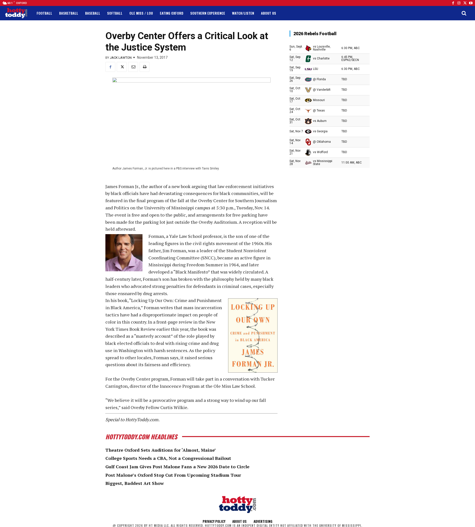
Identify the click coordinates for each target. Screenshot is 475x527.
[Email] (133, 67)
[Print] (144, 67)
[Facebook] (453, 3)
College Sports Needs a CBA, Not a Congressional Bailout (168, 458)
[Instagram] (459, 3)
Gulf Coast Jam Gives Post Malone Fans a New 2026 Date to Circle (177, 467)
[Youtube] (471, 3)
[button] (464, 13)
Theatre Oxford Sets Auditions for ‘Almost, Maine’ (160, 450)
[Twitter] (465, 3)
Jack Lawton (121, 57)
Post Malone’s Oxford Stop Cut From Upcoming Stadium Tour (173, 475)
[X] (122, 67)
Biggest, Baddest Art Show (134, 483)
